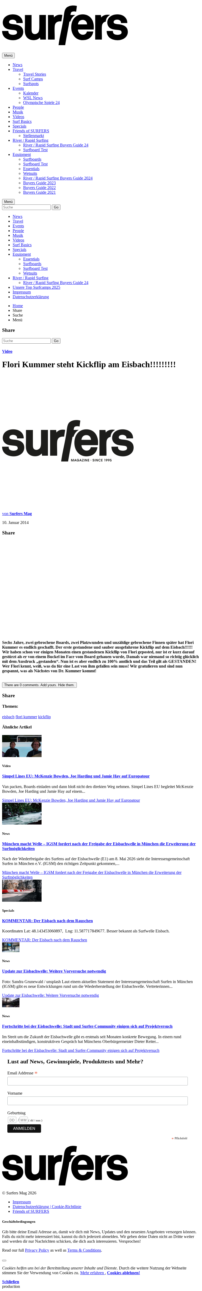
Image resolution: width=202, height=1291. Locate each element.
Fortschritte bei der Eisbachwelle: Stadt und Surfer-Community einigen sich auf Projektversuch (87, 1026)
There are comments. (39, 685)
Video (7, 351)
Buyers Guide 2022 (39, 187)
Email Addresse (22, 1073)
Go (56, 207)
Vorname (14, 1093)
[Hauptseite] (65, 42)
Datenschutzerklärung (31, 297)
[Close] (4, 1260)
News (17, 64)
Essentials (31, 168)
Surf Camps (33, 79)
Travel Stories (34, 74)
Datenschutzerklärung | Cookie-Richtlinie (47, 1206)
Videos (18, 116)
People (18, 107)
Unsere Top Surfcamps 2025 (36, 287)
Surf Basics (22, 121)
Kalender (30, 93)
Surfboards (32, 159)
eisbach (8, 717)
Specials (19, 126)
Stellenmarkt (33, 135)
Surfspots (31, 83)
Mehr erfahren (92, 1273)
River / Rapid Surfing (30, 140)
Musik (18, 112)
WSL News (33, 98)
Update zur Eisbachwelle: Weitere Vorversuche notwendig (54, 971)
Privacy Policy (37, 1250)
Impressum (22, 292)
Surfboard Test (35, 150)
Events (18, 88)
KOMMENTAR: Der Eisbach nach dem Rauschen (47, 921)
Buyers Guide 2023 (39, 183)
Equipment (22, 154)
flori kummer (26, 717)
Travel (18, 69)
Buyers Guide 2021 (39, 192)
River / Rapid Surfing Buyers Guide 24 (55, 145)
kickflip (44, 717)
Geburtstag (16, 1113)
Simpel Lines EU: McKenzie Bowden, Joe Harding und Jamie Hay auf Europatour (76, 776)
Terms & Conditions (84, 1250)
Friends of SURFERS (31, 131)
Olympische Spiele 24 (41, 102)
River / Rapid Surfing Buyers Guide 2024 (58, 178)
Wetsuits (30, 173)
